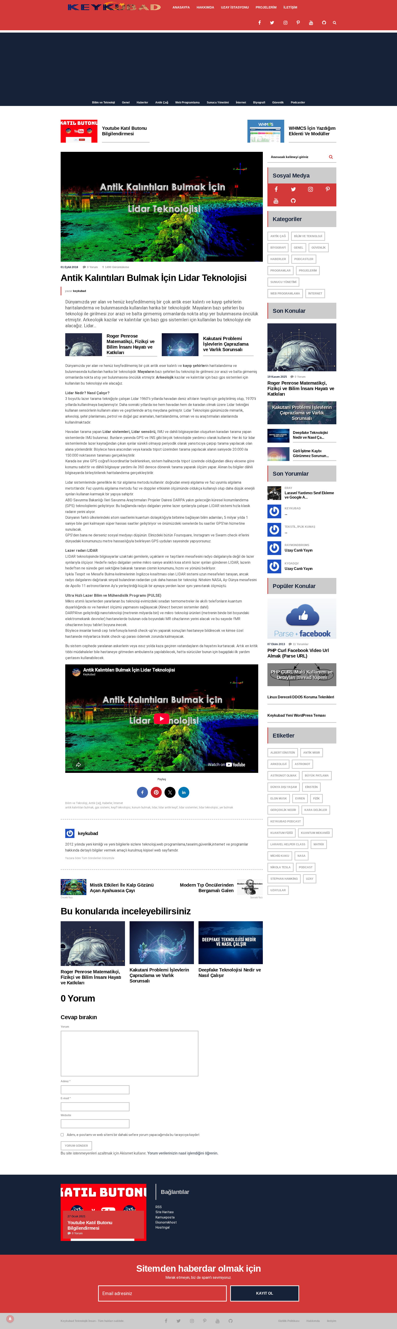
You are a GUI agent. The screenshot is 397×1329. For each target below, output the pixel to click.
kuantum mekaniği (315, 833)
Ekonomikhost (166, 1222)
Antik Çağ (161, 102)
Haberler (142, 102)
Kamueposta (165, 1217)
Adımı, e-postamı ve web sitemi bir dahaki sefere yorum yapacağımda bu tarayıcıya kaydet (133, 1135)
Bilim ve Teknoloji (103, 102)
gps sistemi (102, 807)
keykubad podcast (285, 821)
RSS (159, 1207)
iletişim (331, 1321)
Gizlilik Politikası (288, 1321)
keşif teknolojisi (120, 807)
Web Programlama (187, 102)
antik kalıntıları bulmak (79, 807)
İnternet (241, 102)
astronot (302, 764)
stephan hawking (284, 878)
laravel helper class (287, 844)
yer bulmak (226, 807)
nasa (302, 855)
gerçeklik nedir (283, 810)
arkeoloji (278, 764)
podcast (305, 867)
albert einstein (282, 752)
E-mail (66, 1098)
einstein (311, 787)
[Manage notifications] (10, 1319)
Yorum (65, 1026)
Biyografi (259, 102)
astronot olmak (283, 775)
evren (300, 798)
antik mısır (311, 752)
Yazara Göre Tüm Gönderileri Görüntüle (89, 858)
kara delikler (315, 810)
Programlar (280, 270)
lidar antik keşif (168, 807)
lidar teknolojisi (208, 807)
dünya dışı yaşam (283, 787)
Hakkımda (313, 1321)
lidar (154, 807)
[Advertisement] (198, 65)
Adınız (66, 1081)
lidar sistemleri (188, 807)
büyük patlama (317, 775)
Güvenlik (278, 102)
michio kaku (279, 855)
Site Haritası (165, 1212)
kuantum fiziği (281, 833)
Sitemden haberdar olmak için (198, 1268)
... (286, 514)
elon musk (278, 798)
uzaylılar (278, 890)
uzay (309, 878)
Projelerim (308, 270)
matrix (319, 844)
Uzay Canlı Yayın (299, 550)
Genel (126, 102)
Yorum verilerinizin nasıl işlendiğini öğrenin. (182, 1153)
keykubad (79, 291)
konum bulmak (141, 807)
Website (66, 1115)
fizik (316, 798)
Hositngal (163, 1227)
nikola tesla (280, 867)
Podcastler (298, 102)
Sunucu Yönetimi (218, 102)
